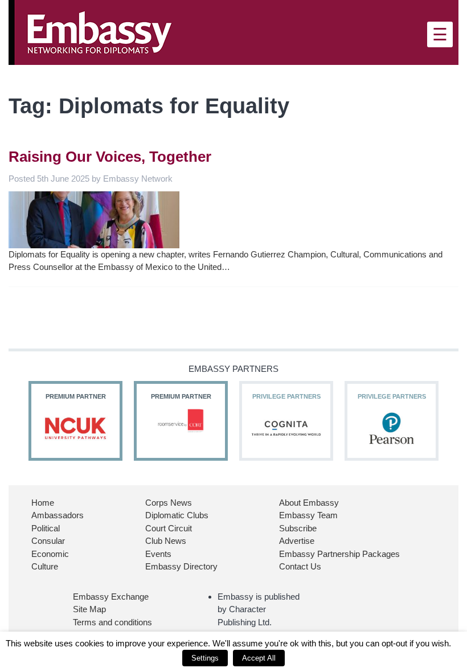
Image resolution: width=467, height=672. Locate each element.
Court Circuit (168, 528)
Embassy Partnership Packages (339, 554)
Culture (44, 566)
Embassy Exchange (111, 596)
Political (45, 528)
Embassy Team (308, 515)
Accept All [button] (259, 658)
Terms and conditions (112, 622)
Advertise (296, 541)
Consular (48, 541)
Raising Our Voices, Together (110, 156)
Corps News (168, 502)
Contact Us (300, 566)
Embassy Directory (181, 566)
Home (42, 502)
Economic (50, 554)
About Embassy (309, 502)
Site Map (89, 609)
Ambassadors (57, 515)
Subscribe (298, 528)
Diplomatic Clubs (176, 515)
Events (158, 554)
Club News (165, 541)
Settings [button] (205, 658)
